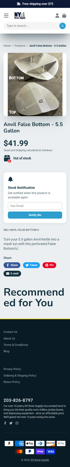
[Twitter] (11, 423)
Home (7, 45)
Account (57, 15)
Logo (29, 15)
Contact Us (11, 332)
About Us (9, 338)
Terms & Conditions (16, 345)
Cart (64, 15)
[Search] (62, 26)
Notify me (35, 215)
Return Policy (12, 382)
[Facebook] (5, 423)
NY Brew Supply (40, 459)
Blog (6, 351)
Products (20, 45)
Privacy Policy (12, 369)
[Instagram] (17, 423)
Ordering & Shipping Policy (20, 375)
